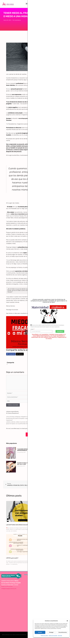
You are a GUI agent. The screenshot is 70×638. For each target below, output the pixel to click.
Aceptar (40, 632)
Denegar (51, 632)
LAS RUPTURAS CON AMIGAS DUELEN (17, 525)
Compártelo (12, 354)
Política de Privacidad (6, 586)
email (32, 329)
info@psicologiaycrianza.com (8, 588)
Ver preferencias (63, 632)
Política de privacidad (53, 635)
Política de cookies (44, 635)
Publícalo (20, 354)
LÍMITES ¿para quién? (12, 558)
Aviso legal (60, 635)
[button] (67, 620)
